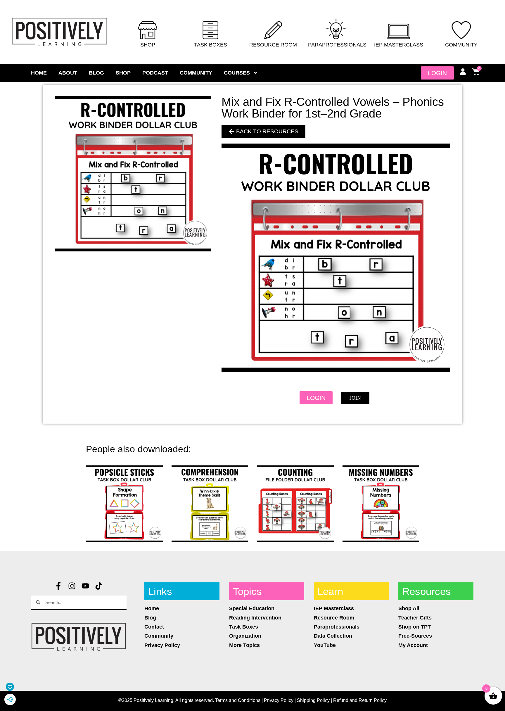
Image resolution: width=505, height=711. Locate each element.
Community (461, 45)
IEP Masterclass (398, 45)
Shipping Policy (313, 700)
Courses (237, 73)
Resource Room (273, 45)
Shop (147, 45)
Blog (96, 73)
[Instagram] (72, 586)
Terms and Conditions (237, 700)
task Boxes (210, 45)
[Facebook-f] (58, 586)
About (67, 73)
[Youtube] (85, 586)
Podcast (155, 73)
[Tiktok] (99, 586)
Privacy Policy (278, 700)
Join (355, 398)
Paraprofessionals (337, 45)
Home (39, 73)
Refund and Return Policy (360, 700)
